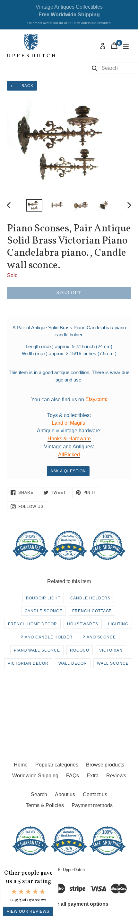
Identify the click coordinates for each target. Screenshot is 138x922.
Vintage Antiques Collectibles (69, 14)
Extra (93, 775)
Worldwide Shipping (35, 775)
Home (21, 764)
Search (39, 794)
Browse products (105, 764)
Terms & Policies (45, 805)
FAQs (72, 775)
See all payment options (79, 904)
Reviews (116, 775)
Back (26, 86)
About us (65, 794)
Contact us (95, 794)
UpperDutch (74, 869)
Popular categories (56, 764)
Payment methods (92, 805)
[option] (34, 205)
